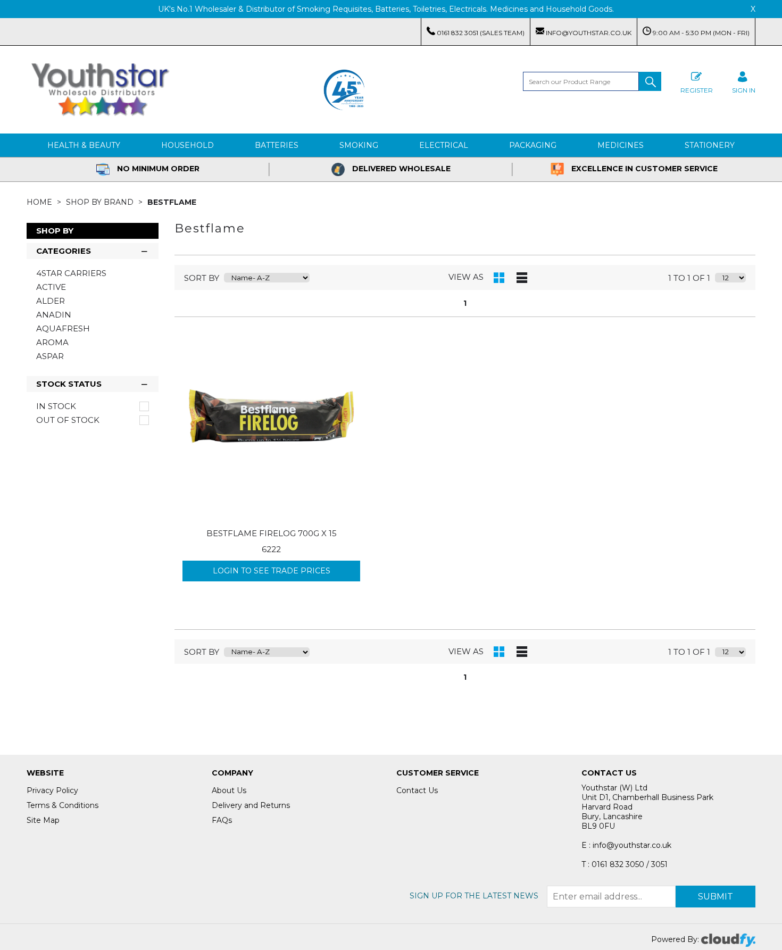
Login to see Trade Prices (271, 571)
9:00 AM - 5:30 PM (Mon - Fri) (700, 33)
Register (696, 90)
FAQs (222, 820)
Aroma (52, 342)
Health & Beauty (83, 145)
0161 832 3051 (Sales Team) (480, 33)
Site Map (43, 820)
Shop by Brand (101, 202)
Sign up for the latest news (474, 896)
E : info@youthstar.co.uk (626, 845)
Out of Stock (67, 420)
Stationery (710, 145)
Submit (715, 896)
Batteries (276, 145)
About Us (229, 790)
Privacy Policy (52, 790)
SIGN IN (743, 90)
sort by (201, 278)
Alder (50, 301)
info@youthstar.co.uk (587, 33)
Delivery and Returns (251, 805)
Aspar (50, 356)
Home (40, 202)
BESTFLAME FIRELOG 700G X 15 (271, 533)
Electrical (443, 145)
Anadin (53, 315)
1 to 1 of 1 (689, 278)
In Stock (56, 406)
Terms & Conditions (62, 805)
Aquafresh (63, 328)
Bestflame (171, 202)
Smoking (358, 145)
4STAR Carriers (71, 273)
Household (187, 145)
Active (51, 287)
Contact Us (417, 790)
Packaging (532, 145)
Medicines (620, 145)
